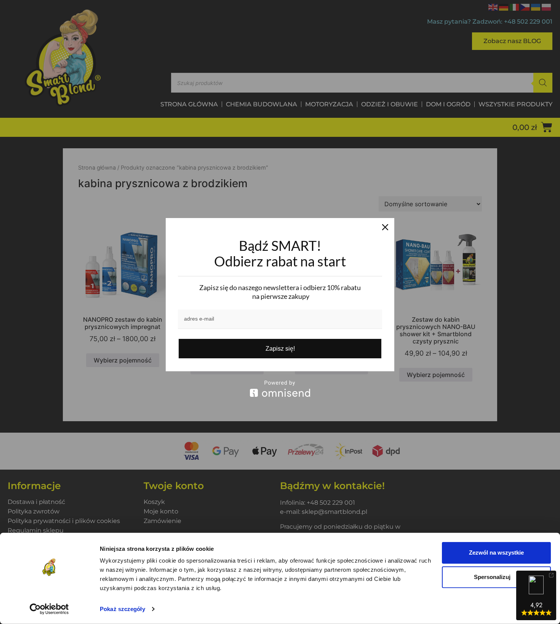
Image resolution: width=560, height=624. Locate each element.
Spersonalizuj (492, 577)
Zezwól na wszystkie (496, 552)
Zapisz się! (280, 348)
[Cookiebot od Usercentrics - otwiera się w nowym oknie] (49, 609)
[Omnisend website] (280, 388)
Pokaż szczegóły (122, 609)
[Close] (385, 227)
